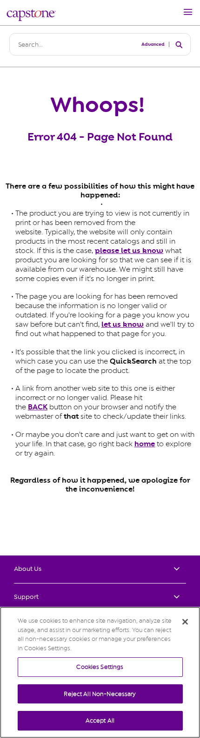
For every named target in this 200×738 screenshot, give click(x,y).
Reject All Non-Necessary (100, 693)
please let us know (129, 250)
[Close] (185, 621)
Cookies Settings (99, 666)
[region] (100, 672)
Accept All (100, 720)
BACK (37, 407)
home (144, 444)
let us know (122, 324)
